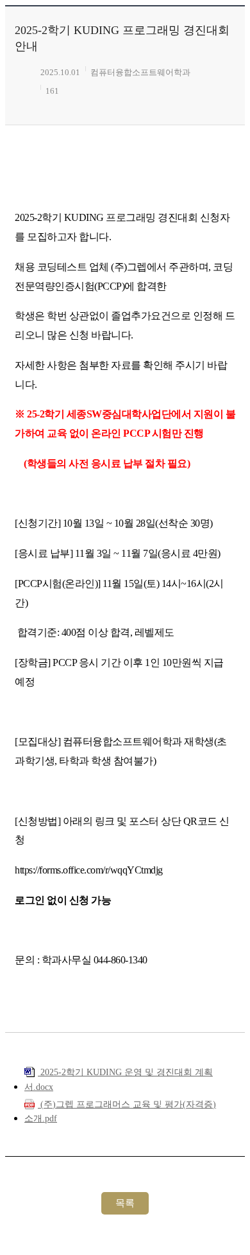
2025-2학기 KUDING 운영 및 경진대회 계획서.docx (118, 1079)
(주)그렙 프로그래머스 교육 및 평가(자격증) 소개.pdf (120, 1111)
